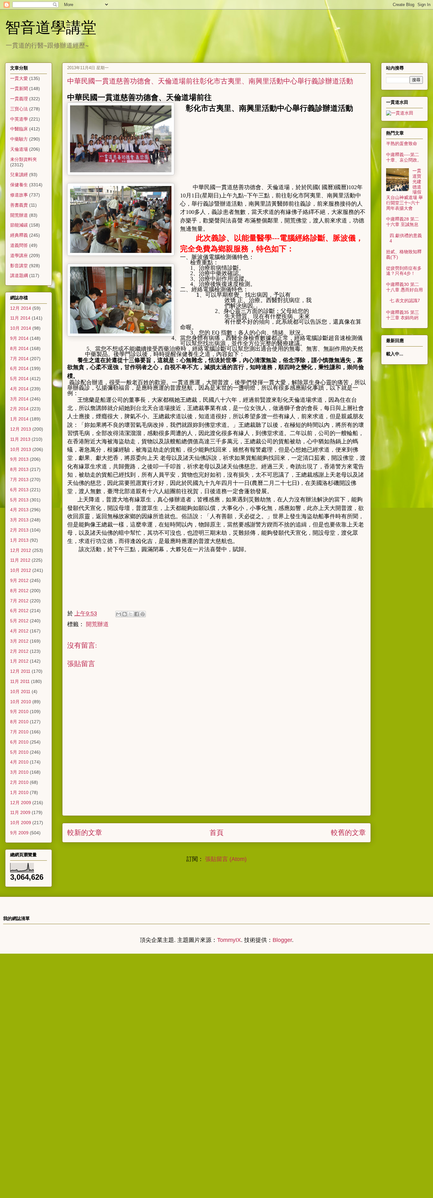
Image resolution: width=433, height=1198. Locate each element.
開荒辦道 (19, 215)
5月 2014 (19, 378)
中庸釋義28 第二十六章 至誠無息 (402, 221)
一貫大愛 (19, 78)
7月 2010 (19, 731)
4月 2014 (19, 388)
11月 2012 (20, 560)
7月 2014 (19, 358)
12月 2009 (20, 802)
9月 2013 (19, 459)
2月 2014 (19, 408)
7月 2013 (19, 479)
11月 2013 (20, 439)
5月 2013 (19, 499)
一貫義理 (19, 98)
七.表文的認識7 (405, 300)
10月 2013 (20, 449)
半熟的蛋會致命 (401, 143)
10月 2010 (20, 701)
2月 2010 (19, 782)
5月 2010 (19, 752)
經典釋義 (19, 235)
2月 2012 (19, 651)
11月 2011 (20, 681)
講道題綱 (19, 275)
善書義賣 (19, 205)
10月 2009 (20, 822)
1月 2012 (19, 661)
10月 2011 (20, 691)
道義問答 (19, 245)
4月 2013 (19, 509)
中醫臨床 (19, 128)
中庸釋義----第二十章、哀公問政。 (404, 157)
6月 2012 (19, 610)
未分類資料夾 (23, 159)
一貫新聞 (19, 88)
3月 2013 (19, 519)
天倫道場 (19, 149)
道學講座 (19, 255)
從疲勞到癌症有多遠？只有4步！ (404, 271)
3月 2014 (19, 398)
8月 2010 (19, 721)
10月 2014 (20, 328)
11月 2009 (20, 812)
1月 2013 (19, 540)
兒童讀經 (19, 174)
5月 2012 (19, 620)
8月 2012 (19, 590)
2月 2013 (19, 530)
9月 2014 (19, 338)
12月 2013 (20, 429)
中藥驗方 (19, 139)
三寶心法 (19, 108)
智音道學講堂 (50, 27)
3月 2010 (19, 772)
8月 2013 (19, 469)
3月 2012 (19, 641)
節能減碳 (19, 225)
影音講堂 (19, 265)
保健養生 (19, 184)
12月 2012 (20, 550)
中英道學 (19, 119)
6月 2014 (19, 368)
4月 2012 (19, 630)
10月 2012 (20, 570)
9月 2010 (19, 711)
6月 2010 (19, 742)
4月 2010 (19, 761)
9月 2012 (19, 580)
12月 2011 (20, 671)
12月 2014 (20, 308)
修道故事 (19, 194)
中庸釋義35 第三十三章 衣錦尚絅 (402, 315)
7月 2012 (19, 600)
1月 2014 (19, 418)
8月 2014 (19, 348)
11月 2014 (20, 318)
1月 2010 (19, 792)
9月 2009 (19, 832)
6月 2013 (19, 489)
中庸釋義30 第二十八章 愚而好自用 (404, 287)
